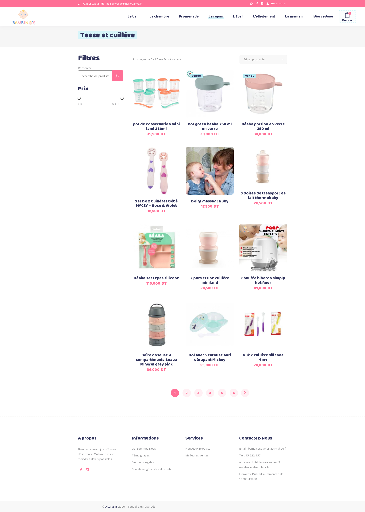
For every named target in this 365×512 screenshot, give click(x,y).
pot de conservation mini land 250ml (156, 126)
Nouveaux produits (197, 448)
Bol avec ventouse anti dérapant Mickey (210, 357)
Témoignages (141, 455)
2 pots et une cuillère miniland (209, 280)
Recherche (85, 68)
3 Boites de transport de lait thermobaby (263, 195)
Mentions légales (143, 462)
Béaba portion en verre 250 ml (263, 126)
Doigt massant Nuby (210, 201)
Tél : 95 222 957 (250, 455)
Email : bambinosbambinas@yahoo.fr (263, 448)
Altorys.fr (111, 506)
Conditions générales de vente (152, 469)
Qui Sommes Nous (144, 448)
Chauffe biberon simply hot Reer (263, 280)
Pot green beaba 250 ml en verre (210, 126)
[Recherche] (117, 75)
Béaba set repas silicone (156, 278)
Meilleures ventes (197, 455)
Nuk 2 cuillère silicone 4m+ (263, 357)
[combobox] (263, 59)
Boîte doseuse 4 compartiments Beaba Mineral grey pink (156, 360)
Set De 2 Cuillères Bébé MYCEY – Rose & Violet (156, 203)
